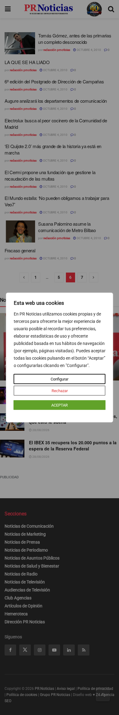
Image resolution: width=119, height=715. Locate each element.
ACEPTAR (59, 405)
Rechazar (60, 390)
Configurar (59, 379)
